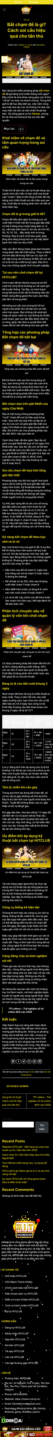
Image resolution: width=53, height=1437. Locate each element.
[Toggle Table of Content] (19, 129)
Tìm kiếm (7, 1119)
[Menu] (4, 10)
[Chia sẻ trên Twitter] (23, 1061)
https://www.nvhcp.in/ (27, 1398)
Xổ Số (26, 20)
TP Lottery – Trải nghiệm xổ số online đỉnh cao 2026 (39, 1101)
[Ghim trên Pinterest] (34, 1061)
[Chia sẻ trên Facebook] (18, 1061)
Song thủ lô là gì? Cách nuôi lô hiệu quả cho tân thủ (12, 1101)
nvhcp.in (6, 1242)
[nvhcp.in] (26, 9)
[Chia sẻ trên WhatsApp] (13, 1061)
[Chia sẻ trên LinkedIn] (39, 1061)
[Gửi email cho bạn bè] (29, 1061)
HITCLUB (25, 1378)
